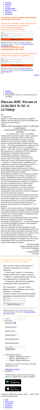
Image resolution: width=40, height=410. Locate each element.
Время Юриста (10, 335)
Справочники (10, 8)
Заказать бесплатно (16, 39)
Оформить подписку (12, 369)
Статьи (7, 6)
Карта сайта (9, 401)
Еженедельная (10, 327)
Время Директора (11, 343)
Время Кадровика (11, 339)
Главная (8, 2)
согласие (22, 42)
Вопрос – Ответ (11, 10)
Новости (8, 4)
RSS (6, 400)
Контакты (8, 407)
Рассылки (8, 14)
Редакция (8, 405)
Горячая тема (10, 331)
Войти (36, 75)
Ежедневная (9, 323)
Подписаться (10, 349)
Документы (9, 93)
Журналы (8, 12)
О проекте (9, 403)
